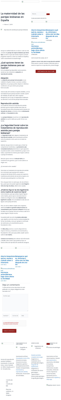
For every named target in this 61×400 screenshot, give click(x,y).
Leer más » (4, 264)
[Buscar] (48, 14)
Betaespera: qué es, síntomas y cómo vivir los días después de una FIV (22, 260)
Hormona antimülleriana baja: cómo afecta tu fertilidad (7, 275)
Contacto (3, 374)
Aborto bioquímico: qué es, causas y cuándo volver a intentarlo (8, 259)
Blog (8, 374)
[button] (10, 1)
